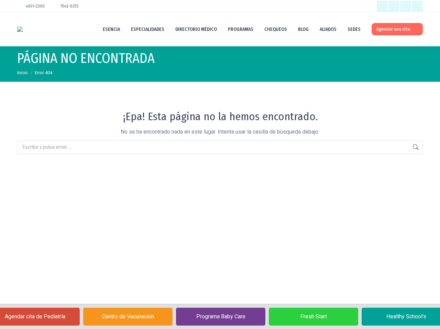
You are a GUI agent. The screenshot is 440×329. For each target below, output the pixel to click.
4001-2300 (35, 6)
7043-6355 (69, 6)
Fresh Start (313, 316)
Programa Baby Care (220, 316)
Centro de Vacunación (128, 316)
